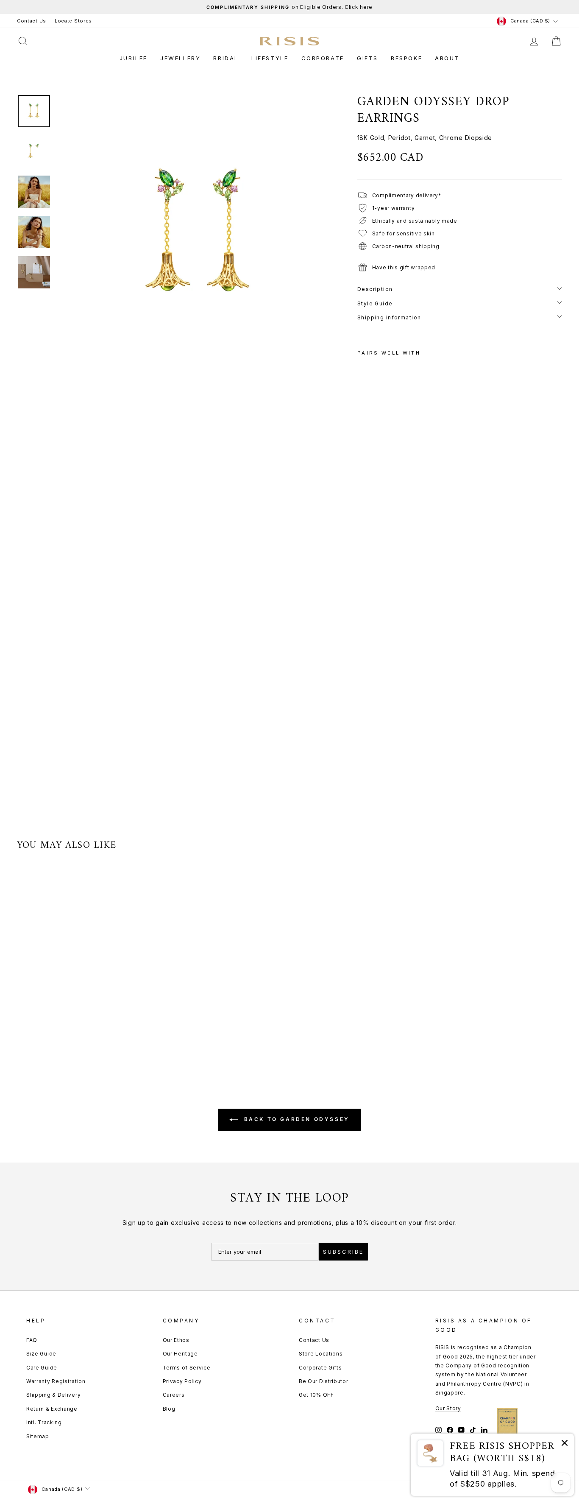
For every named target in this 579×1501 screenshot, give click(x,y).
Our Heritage (180, 1353)
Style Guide (375, 303)
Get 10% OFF (316, 1395)
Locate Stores (73, 21)
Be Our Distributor (323, 1381)
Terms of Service (187, 1367)
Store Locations (321, 1353)
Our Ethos (176, 1340)
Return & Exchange (52, 1409)
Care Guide (41, 1367)
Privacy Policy (182, 1381)
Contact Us (31, 21)
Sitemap (37, 1436)
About (447, 58)
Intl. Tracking (44, 1422)
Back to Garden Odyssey (295, 1119)
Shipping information (389, 317)
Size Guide (41, 1353)
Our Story (448, 1408)
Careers (174, 1395)
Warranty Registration (56, 1381)
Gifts (367, 58)
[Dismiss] (564, 1444)
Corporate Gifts (320, 1367)
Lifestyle (269, 58)
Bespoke (406, 58)
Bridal (226, 58)
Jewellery (180, 58)
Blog (169, 1409)
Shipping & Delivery (53, 1395)
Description (375, 289)
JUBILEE (134, 58)
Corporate (322, 58)
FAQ (31, 1340)
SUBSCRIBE (343, 1251)
